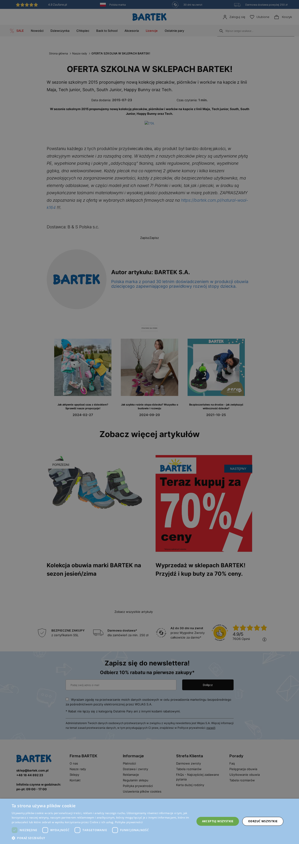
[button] (100, 838)
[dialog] (149, 422)
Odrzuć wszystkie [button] (263, 821)
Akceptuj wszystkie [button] (218, 821)
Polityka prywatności (129, 822)
